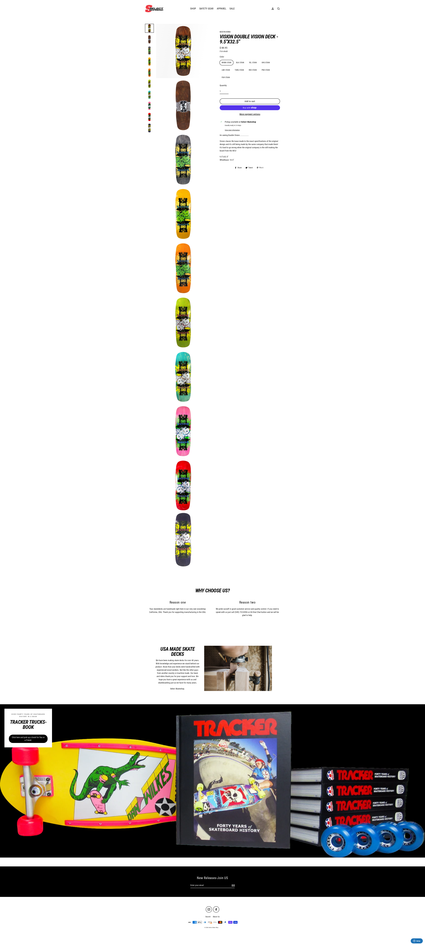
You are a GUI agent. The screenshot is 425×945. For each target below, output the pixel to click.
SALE (232, 8)
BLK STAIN (240, 63)
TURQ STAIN (239, 70)
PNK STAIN (266, 70)
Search (208, 917)
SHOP (193, 8)
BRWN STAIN (226, 63)
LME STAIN (226, 70)
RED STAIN (253, 70)
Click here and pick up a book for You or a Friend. (28, 738)
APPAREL (221, 8)
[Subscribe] (233, 885)
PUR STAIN (226, 77)
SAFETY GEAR (206, 8)
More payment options (250, 114)
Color (222, 57)
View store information (232, 130)
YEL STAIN (253, 63)
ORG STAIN (266, 63)
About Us (216, 917)
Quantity (223, 85)
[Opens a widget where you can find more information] (417, 941)
